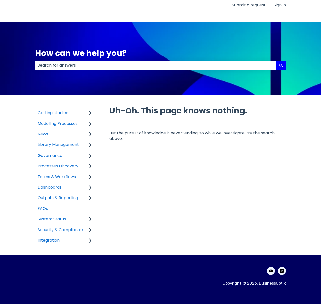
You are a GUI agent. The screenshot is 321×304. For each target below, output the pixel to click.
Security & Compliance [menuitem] (60, 230)
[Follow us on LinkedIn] (282, 271)
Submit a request (249, 5)
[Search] (281, 65)
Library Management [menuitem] (58, 144)
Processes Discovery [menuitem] (58, 166)
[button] (90, 113)
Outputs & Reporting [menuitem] (58, 198)
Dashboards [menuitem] (50, 187)
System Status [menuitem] (52, 219)
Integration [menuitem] (49, 240)
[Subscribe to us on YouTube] (271, 271)
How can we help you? (81, 53)
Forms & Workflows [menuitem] (57, 177)
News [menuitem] (43, 134)
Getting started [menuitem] (53, 113)
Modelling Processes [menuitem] (58, 123)
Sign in (280, 5)
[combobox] (155, 65)
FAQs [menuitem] (43, 208)
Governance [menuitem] (50, 155)
